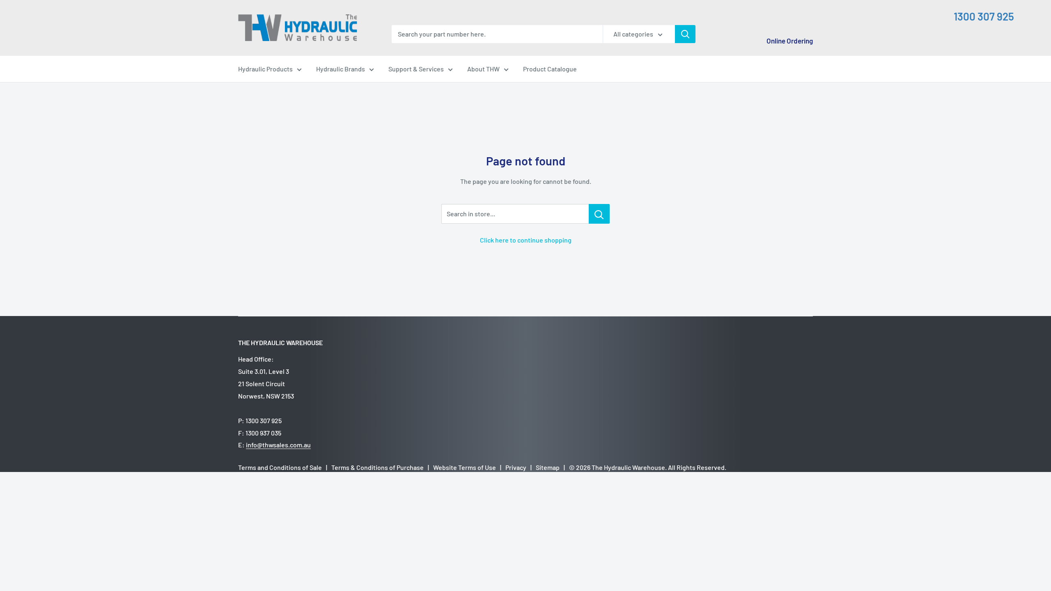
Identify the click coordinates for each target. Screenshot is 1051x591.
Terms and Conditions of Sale (280, 467)
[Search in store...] (599, 214)
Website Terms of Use (464, 467)
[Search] (685, 34)
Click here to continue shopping (525, 240)
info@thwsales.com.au (278, 445)
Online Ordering (789, 41)
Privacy (515, 467)
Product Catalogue (550, 69)
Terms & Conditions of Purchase (377, 467)
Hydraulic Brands (340, 69)
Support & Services (416, 69)
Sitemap (548, 467)
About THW (483, 69)
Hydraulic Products (265, 69)
